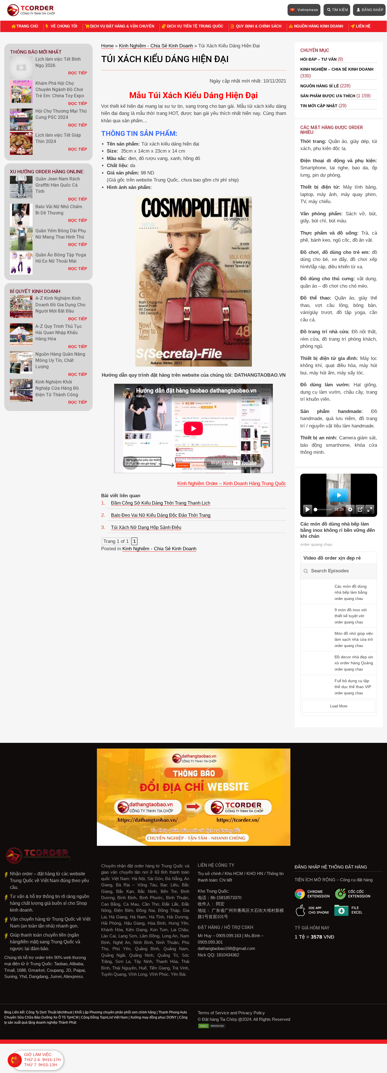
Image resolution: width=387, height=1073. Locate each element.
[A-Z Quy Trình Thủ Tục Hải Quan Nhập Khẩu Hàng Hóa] (21, 334)
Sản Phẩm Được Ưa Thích (327, 96)
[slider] (323, 509)
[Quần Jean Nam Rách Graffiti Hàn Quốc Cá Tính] (21, 187)
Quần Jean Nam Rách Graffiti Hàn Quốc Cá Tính (57, 185)
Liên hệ (363, 26)
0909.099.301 (210, 942)
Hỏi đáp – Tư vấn (318, 59)
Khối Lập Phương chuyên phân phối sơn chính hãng (115, 1012)
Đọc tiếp (77, 73)
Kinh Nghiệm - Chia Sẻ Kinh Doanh (156, 46)
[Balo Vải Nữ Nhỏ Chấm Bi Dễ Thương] (21, 215)
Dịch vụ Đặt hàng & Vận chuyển (122, 26)
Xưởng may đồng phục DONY (153, 1017)
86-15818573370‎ (225, 897)
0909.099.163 (228, 935)
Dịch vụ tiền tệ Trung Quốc (195, 26)
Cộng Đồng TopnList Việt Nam (104, 1017)
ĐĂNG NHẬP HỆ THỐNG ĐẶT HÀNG (331, 867)
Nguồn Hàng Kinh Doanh (318, 26)
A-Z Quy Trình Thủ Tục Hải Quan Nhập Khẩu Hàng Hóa (58, 333)
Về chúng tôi (64, 26)
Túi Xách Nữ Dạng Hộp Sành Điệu (146, 527)
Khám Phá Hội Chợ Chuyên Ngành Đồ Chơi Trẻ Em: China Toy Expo (59, 90)
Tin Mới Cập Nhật (318, 106)
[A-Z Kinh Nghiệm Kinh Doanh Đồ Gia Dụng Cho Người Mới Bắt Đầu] (21, 306)
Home (107, 46)
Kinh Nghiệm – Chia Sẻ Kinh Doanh (336, 69)
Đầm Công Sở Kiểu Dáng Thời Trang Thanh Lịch (160, 503)
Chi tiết (225, 880)
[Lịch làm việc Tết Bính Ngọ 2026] (21, 67)
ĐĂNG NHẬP (373, 10)
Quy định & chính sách (258, 26)
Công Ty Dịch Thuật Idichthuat (49, 1012)
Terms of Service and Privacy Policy (231, 1012)
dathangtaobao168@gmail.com (226, 948)
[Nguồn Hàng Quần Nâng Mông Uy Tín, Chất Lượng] (21, 362)
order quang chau (316, 544)
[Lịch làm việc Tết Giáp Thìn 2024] (21, 143)
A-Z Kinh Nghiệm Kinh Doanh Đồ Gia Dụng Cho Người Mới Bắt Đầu (60, 305)
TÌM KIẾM (340, 10)
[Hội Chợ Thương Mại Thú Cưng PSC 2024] (21, 119)
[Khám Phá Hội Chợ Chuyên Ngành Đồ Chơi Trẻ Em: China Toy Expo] (21, 91)
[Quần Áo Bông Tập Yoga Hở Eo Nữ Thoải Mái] (21, 263)
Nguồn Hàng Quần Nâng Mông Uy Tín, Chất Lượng (60, 360)
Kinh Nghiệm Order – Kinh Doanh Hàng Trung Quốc (231, 483)
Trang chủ (27, 26)
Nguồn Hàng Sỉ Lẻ (319, 86)
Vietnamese (307, 10)
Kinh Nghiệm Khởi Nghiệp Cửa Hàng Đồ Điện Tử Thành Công (57, 388)
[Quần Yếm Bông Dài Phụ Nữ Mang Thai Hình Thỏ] (21, 239)
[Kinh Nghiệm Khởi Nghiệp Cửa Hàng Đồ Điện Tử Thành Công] (21, 390)
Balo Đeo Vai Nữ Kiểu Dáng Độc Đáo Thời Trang (160, 515)
